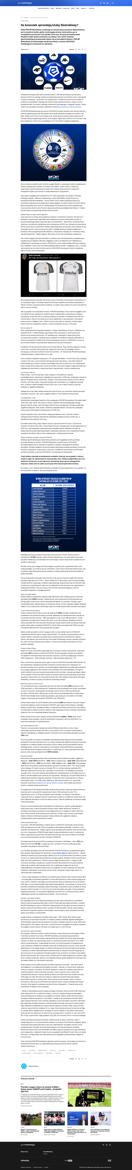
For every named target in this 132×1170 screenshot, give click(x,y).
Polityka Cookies (38, 1167)
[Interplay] (25, 1161)
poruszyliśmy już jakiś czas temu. (70, 107)
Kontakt (46, 1167)
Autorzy (45, 1154)
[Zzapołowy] (68, 1161)
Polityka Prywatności (26, 1167)
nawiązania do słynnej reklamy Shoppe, (50, 783)
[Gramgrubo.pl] (109, 1161)
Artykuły (26, 17)
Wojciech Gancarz (25, 49)
